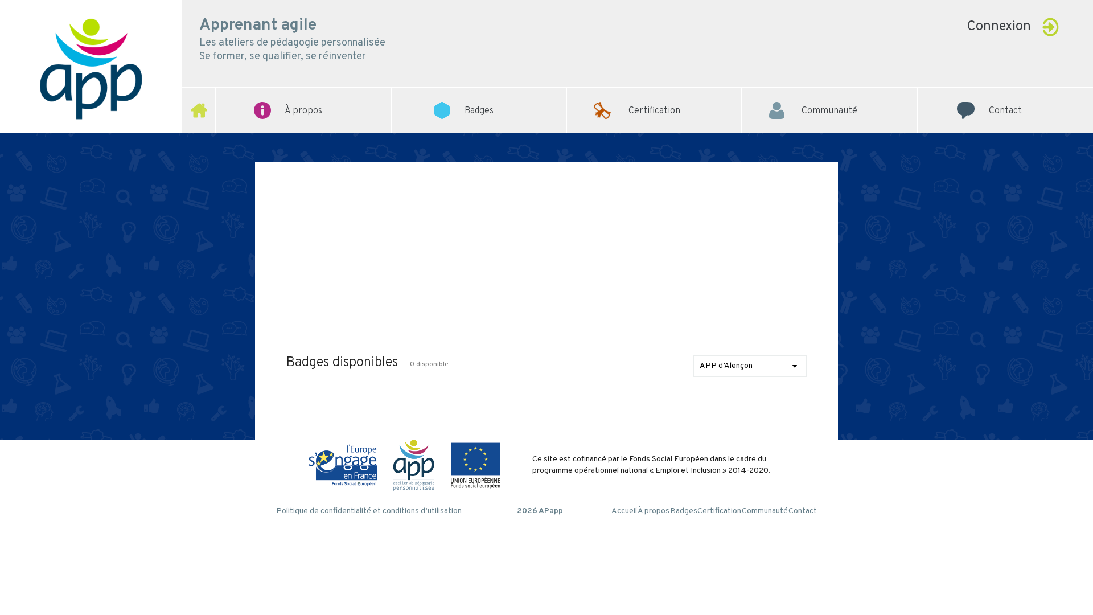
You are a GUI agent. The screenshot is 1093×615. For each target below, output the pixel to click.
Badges (683, 511)
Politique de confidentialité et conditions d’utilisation (369, 511)
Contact (1005, 94)
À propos (653, 511)
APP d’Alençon (726, 366)
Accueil (624, 511)
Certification (654, 94)
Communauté (829, 94)
